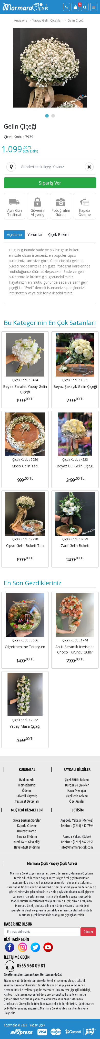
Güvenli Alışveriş (26, 796)
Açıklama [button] (14, 234)
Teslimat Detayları (27, 801)
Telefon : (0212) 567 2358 (77, 842)
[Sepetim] (75, 7)
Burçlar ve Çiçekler (77, 785)
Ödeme (27, 790)
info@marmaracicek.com (77, 847)
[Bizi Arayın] (66, 7)
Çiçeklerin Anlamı (77, 796)
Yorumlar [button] (35, 234)
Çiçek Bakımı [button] (58, 234)
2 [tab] (53, 116)
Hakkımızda (26, 780)
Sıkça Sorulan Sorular (27, 820)
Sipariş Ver (50, 183)
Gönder (88, 932)
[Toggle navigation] (93, 7)
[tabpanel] (50, 68)
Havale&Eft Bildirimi (27, 847)
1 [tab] (47, 116)
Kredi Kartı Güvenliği (27, 842)
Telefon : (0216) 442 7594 (77, 826)
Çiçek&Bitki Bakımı (77, 780)
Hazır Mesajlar (76, 790)
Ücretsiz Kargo (26, 831)
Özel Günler (76, 801)
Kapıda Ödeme (27, 826)
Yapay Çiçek (37, 1025)
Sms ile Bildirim (27, 836)
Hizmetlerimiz (27, 785)
